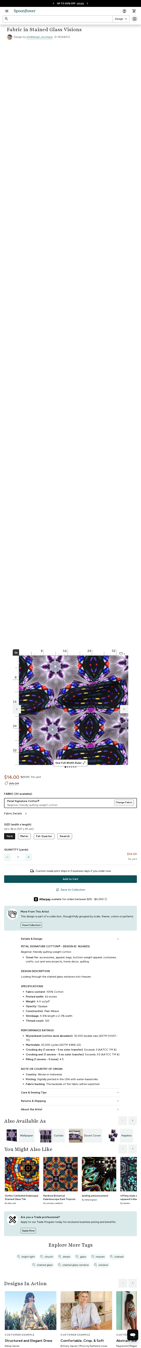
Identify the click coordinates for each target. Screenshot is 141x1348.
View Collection (31, 925)
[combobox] (121, 18)
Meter (24, 836)
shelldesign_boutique (39, 37)
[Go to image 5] (73, 767)
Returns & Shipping (70, 1101)
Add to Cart (70, 879)
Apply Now (28, 1230)
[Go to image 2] (67, 767)
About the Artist (70, 1109)
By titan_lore (10, 1203)
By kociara (125, 1203)
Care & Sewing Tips (70, 1092)
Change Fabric (124, 802)
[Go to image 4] (71, 767)
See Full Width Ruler (70, 763)
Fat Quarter (44, 836)
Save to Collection (70, 890)
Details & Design (70, 939)
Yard (10, 836)
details (80, 3)
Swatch (65, 836)
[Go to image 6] (75, 767)
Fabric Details (16, 813)
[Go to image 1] (65, 767)
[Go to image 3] (69, 767)
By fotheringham (89, 1200)
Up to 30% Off (66, 3)
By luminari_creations (53, 1203)
